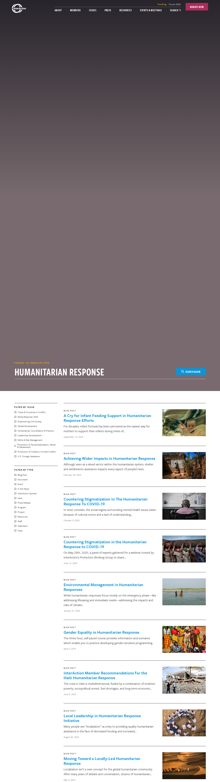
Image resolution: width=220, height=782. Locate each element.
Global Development (27, 426)
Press (108, 10)
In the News (23, 489)
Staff (20, 521)
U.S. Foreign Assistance (29, 456)
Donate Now (197, 7)
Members (75, 10)
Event (20, 484)
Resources (125, 10)
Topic (20, 530)
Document (23, 479)
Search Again (193, 372)
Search (174, 10)
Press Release (24, 502)
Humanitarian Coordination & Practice (36, 430)
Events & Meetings (151, 10)
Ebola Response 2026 (28, 417)
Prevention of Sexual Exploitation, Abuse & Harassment (36, 445)
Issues (93, 10)
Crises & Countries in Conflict (31, 412)
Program (22, 507)
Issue (20, 498)
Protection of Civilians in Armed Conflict (37, 451)
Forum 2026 (175, 4)
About (58, 10)
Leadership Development (30, 435)
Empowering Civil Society (30, 421)
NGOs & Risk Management (30, 440)
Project (21, 512)
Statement (23, 526)
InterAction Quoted (27, 493)
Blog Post (22, 475)
